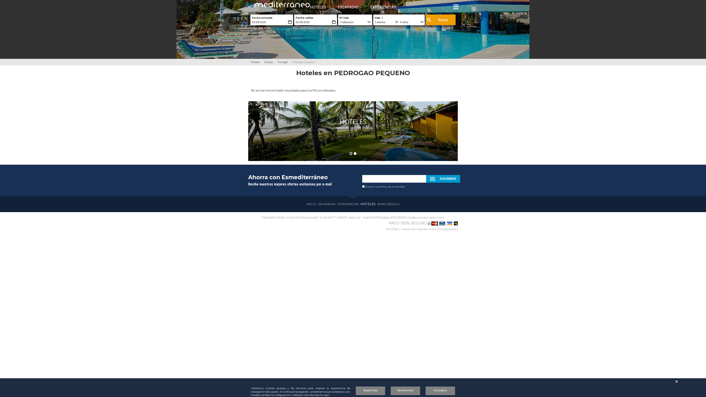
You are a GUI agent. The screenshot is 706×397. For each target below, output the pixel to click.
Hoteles (255, 62)
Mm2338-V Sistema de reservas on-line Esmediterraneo (422, 229)
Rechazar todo (405, 390)
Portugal (283, 62)
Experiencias (348, 204)
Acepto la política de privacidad (385, 186)
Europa (269, 62)
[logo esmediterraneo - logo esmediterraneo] (262, 4)
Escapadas (327, 204)
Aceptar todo (370, 390)
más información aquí (316, 395)
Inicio (311, 204)
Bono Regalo (388, 204)
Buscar (443, 20)
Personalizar (440, 390)
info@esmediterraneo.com (425, 217)
